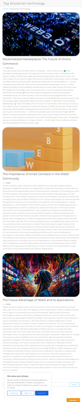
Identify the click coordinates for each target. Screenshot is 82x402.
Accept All (42, 393)
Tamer (8, 183)
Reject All (27, 393)
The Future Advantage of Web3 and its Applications (38, 300)
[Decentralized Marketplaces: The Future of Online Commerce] (41, 34)
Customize (14, 393)
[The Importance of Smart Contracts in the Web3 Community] (41, 149)
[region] (27, 385)
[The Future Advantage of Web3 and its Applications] (41, 275)
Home (5, 9)
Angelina (9, 68)
